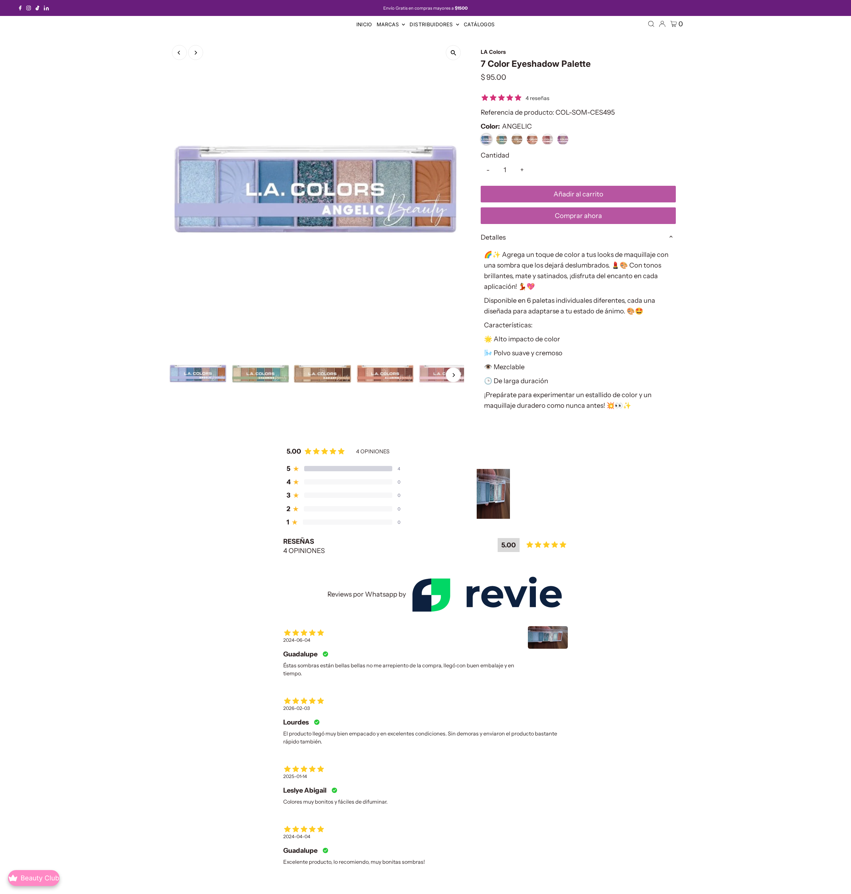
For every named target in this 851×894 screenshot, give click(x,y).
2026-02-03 (296, 708)
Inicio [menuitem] (364, 24)
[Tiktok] (37, 8)
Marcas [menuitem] (389, 24)
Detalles (493, 237)
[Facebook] (20, 8)
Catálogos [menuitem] (479, 24)
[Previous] (179, 52)
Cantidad (495, 155)
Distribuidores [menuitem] (432, 24)
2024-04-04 (296, 836)
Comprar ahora (578, 216)
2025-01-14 (295, 776)
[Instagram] (29, 8)
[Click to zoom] (453, 52)
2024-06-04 (296, 640)
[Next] (195, 52)
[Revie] (487, 594)
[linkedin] (46, 8)
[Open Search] (651, 24)
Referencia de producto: (517, 112)
